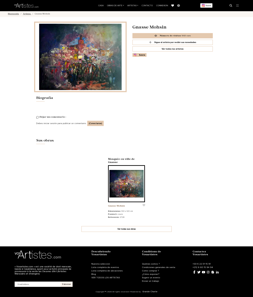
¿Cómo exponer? (150, 274)
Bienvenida (13, 14)
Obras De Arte (114, 5)
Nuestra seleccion (100, 264)
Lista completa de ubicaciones (107, 271)
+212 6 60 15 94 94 (203, 267)
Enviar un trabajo (150, 281)
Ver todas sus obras (126, 229)
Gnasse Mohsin (116, 206)
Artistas (132, 5)
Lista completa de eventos (105, 267)
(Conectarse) (95, 123)
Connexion (162, 5)
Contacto (147, 5)
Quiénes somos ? (151, 264)
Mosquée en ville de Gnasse (121, 161)
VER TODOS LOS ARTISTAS (105, 278)
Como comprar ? (150, 271)
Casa (101, 5)
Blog (93, 274)
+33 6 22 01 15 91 (202, 264)
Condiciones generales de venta (158, 267)
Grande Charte (149, 292)
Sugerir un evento (151, 278)
